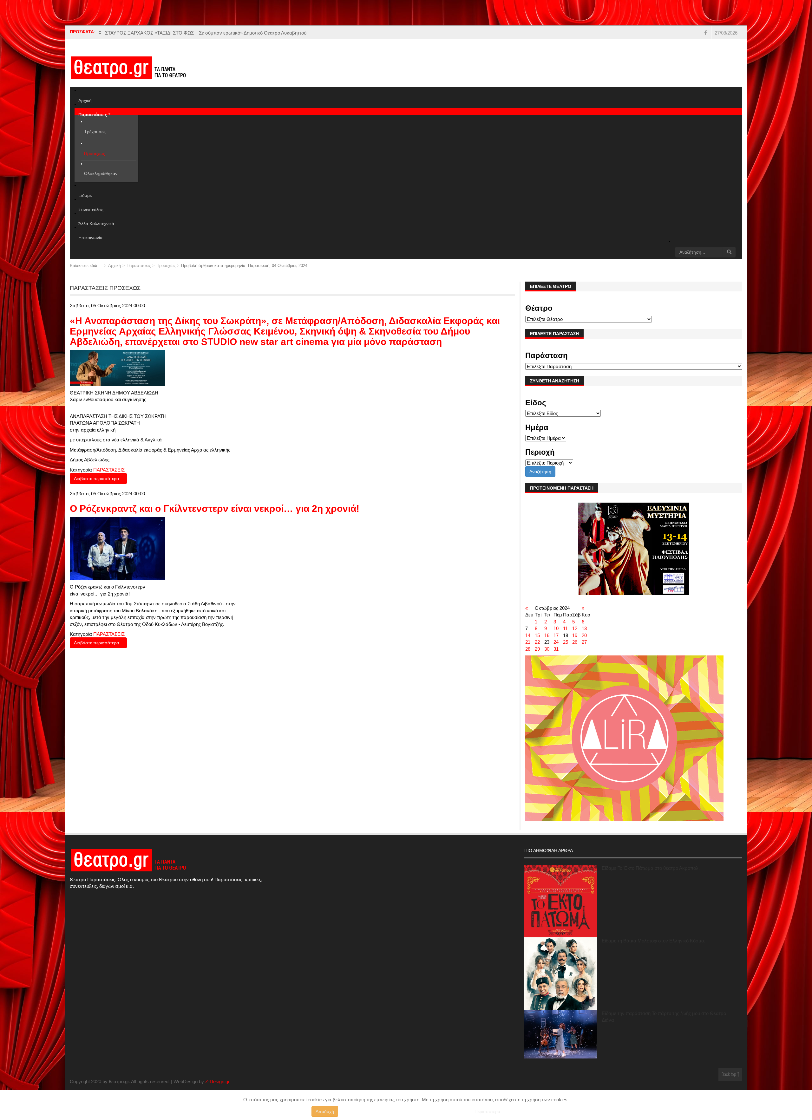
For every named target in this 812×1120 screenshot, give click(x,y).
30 (546, 649)
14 (527, 635)
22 (537, 642)
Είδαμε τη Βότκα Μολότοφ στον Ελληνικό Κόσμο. (653, 940)
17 (556, 635)
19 (574, 635)
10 (556, 628)
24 (556, 642)
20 (584, 635)
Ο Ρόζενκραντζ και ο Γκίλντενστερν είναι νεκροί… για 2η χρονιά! (214, 508)
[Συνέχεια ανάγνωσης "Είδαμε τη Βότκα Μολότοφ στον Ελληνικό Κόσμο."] (560, 973)
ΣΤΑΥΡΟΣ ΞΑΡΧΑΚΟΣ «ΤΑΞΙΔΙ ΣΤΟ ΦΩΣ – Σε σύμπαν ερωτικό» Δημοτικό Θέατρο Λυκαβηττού (205, 33)
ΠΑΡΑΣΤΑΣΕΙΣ (109, 469)
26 (574, 642)
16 (546, 635)
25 (565, 642)
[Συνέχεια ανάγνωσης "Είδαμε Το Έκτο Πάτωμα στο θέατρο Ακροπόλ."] (560, 901)
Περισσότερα (487, 1111)
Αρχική (114, 265)
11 (565, 628)
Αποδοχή (325, 1111)
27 (584, 642)
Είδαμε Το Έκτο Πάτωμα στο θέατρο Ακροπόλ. (651, 868)
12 (574, 628)
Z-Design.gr (217, 1081)
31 (556, 649)
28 (527, 649)
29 (537, 649)
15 (537, 635)
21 (527, 642)
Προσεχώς (165, 265)
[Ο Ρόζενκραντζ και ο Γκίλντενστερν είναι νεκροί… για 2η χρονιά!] (117, 548)
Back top (729, 1074)
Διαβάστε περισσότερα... (98, 478)
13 (584, 628)
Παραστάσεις (139, 265)
